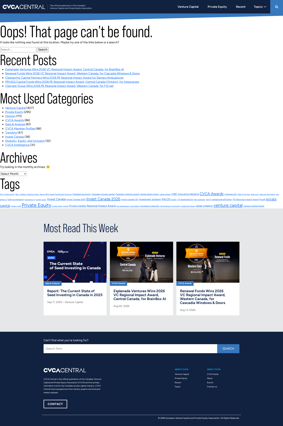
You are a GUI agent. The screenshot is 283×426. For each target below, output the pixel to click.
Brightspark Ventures (63, 194)
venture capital (228, 205)
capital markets (165, 194)
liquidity (174, 200)
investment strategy (150, 199)
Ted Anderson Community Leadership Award (177, 206)
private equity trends (60, 206)
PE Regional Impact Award (246, 199)
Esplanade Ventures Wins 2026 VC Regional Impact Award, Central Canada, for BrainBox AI (64, 69)
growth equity (41, 200)
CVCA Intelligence (17, 145)
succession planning (149, 206)
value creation (204, 205)
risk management (123, 206)
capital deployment (149, 194)
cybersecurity (230, 194)
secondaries (135, 206)
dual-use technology (267, 194)
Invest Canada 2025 (76, 199)
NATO (208, 200)
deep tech (255, 194)
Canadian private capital (103, 194)
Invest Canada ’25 (129, 199)
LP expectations (185, 199)
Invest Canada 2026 (103, 199)
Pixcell (262, 199)
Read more (75, 274)
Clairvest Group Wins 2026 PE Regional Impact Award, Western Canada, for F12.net (59, 86)
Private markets (77, 205)
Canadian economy (81, 194)
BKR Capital (50, 194)
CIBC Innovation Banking (185, 194)
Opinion (10, 116)
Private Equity (14, 112)
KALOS (166, 199)
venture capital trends (253, 206)
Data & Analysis (15, 124)
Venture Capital (15, 108)
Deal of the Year (244, 194)
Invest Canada (14, 137)
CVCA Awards (14, 120)
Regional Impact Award (101, 205)
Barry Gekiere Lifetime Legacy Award (30, 194)
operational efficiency (221, 199)
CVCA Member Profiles (20, 128)
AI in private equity (7, 194)
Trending (11, 132)
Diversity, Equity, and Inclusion (25, 141)
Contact (55, 404)
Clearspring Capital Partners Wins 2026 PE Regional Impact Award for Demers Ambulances (64, 78)
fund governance (16, 199)
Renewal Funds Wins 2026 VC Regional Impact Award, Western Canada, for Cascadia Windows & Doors (72, 73)
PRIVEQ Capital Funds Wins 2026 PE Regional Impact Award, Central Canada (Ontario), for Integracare (72, 82)
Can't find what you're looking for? (66, 340)
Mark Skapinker (199, 200)
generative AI (29, 200)
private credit (15, 206)
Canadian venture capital (127, 194)
